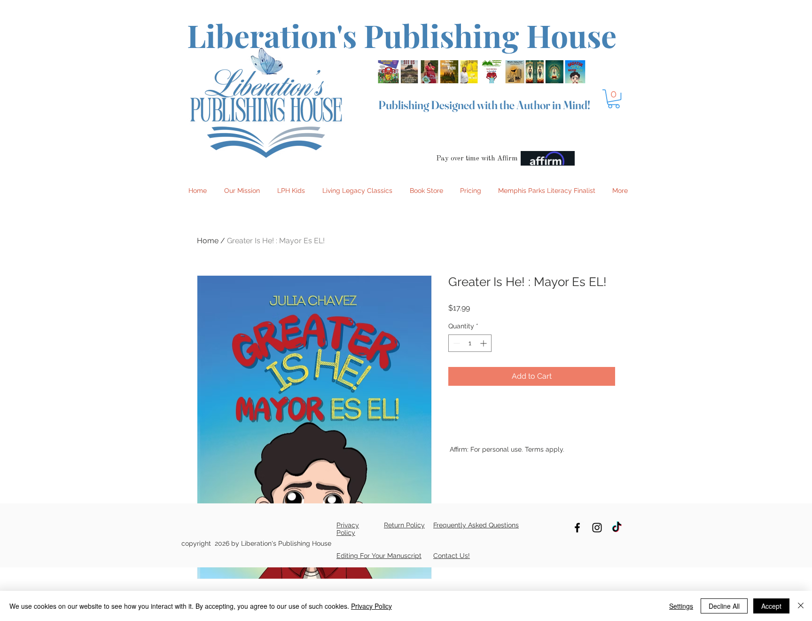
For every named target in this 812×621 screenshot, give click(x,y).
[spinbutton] (469, 343)
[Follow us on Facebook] (577, 527)
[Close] (800, 605)
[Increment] (484, 343)
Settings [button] (681, 606)
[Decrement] (455, 343)
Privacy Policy (371, 606)
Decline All (724, 606)
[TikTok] (616, 527)
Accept (771, 606)
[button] (613, 98)
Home (208, 240)
